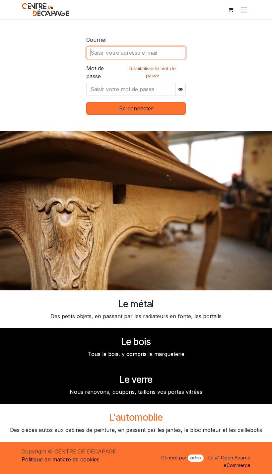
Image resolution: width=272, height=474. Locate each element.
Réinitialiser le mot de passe (152, 72)
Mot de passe (95, 72)
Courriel (96, 39)
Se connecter (136, 108)
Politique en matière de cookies (61, 459)
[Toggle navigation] (243, 10)
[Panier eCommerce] (230, 9)
